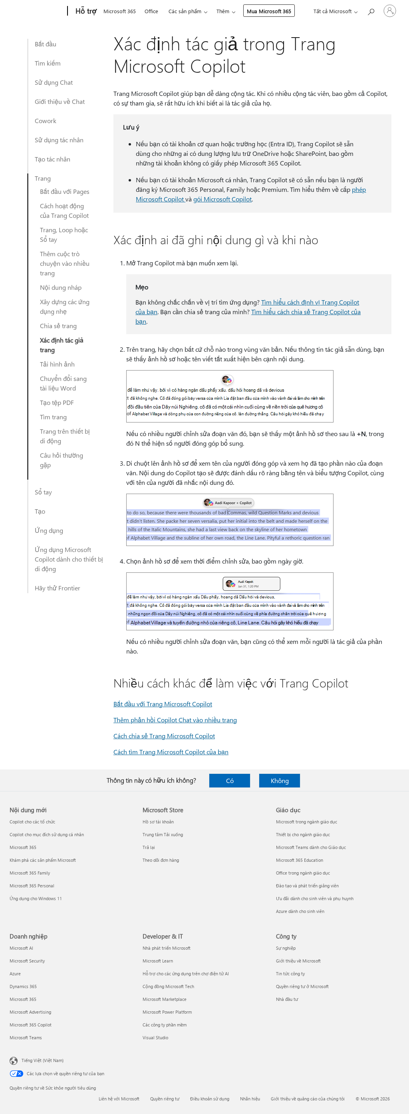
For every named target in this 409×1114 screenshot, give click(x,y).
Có (230, 780)
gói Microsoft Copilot (222, 199)
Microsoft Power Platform (167, 1012)
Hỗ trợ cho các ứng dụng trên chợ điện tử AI (186, 973)
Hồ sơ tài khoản (158, 822)
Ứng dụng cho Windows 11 (36, 898)
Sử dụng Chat (54, 82)
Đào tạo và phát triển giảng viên (307, 886)
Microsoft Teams (26, 1037)
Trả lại (149, 847)
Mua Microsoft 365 (269, 11)
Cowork (45, 120)
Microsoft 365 (119, 11)
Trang (43, 178)
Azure (15, 973)
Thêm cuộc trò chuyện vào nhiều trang (64, 263)
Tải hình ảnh (57, 364)
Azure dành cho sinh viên (300, 911)
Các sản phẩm (185, 11)
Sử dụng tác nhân (59, 140)
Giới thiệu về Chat (60, 101)
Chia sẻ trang (58, 325)
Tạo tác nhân (52, 159)
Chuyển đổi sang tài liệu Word (63, 383)
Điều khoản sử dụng (209, 1099)
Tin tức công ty (290, 973)
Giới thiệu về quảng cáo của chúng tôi (308, 1099)
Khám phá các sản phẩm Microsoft (43, 860)
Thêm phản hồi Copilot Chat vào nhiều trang (175, 719)
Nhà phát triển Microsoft (167, 948)
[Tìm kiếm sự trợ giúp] (370, 10)
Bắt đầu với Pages (64, 191)
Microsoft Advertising (30, 1012)
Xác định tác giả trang (61, 345)
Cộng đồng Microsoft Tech (168, 986)
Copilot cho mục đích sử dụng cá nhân (47, 834)
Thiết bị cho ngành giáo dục (303, 834)
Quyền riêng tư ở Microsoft (302, 986)
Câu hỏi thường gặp (61, 460)
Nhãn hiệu (250, 1099)
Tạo (40, 511)
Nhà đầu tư (287, 999)
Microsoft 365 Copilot (31, 1025)
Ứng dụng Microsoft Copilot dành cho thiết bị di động (69, 559)
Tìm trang (53, 417)
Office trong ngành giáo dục (303, 873)
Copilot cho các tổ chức (32, 822)
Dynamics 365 (23, 986)
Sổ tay (43, 492)
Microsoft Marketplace (165, 999)
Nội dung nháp (60, 287)
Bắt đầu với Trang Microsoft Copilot (162, 703)
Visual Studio (155, 1037)
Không (280, 780)
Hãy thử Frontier (57, 588)
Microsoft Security (27, 961)
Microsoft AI (21, 948)
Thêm (222, 11)
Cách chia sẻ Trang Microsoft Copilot (164, 735)
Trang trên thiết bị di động (65, 436)
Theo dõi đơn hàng (161, 860)
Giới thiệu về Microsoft (298, 961)
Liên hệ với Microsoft (119, 1099)
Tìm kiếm (48, 63)
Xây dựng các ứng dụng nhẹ (64, 306)
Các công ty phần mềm (165, 1025)
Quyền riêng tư (164, 1099)
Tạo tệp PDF (57, 402)
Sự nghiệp (286, 948)
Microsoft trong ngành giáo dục (306, 822)
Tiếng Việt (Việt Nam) (43, 1060)
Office (151, 11)
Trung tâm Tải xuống (163, 834)
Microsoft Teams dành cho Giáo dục (311, 847)
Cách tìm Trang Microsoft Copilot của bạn (170, 751)
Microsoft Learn (158, 961)
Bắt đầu (45, 44)
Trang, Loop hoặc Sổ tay (64, 234)
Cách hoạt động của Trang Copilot (64, 210)
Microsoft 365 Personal (32, 886)
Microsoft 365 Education (299, 860)
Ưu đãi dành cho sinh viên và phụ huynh (314, 898)
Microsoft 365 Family (30, 873)
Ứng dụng (49, 530)
